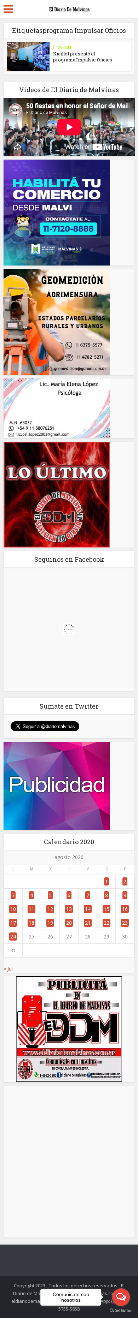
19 (50, 922)
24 (13, 936)
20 (69, 922)
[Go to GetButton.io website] (121, 1310)
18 (31, 922)
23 (125, 922)
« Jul (8, 968)
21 (88, 922)
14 (88, 909)
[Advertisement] (69, 1161)
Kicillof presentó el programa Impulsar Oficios (82, 56)
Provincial (63, 47)
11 (31, 909)
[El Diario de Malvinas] (69, 7)
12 (50, 909)
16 (125, 909)
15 (106, 909)
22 (106, 922)
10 (13, 909)
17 (13, 922)
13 (69, 909)
